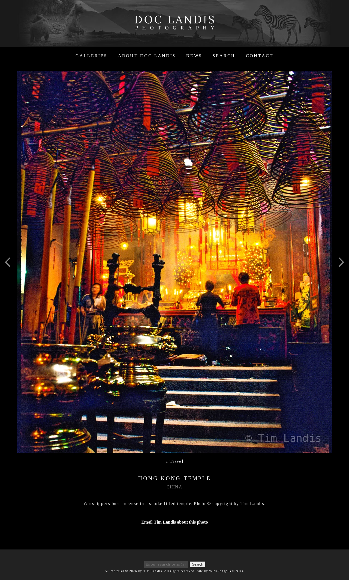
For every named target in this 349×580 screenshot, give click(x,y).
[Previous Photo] (10, 275)
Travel (176, 461)
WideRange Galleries (226, 571)
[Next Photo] (339, 275)
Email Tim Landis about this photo (174, 522)
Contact (259, 55)
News (194, 55)
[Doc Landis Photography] (174, 27)
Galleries (91, 55)
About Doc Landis (147, 55)
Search (224, 55)
